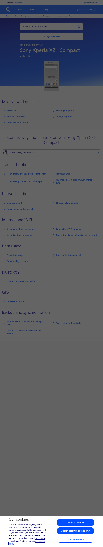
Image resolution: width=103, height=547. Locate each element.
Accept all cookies (75, 522)
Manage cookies (75, 539)
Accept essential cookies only (75, 530)
